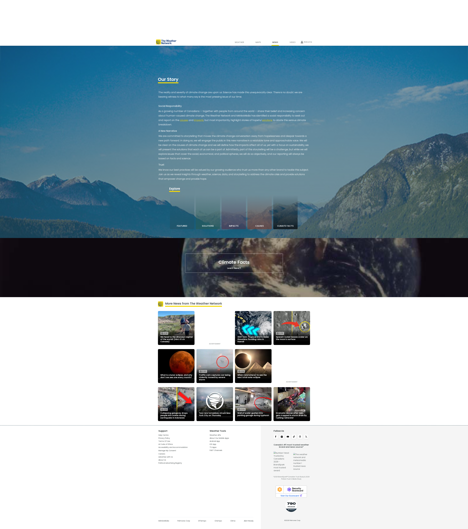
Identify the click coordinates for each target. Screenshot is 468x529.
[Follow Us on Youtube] (288, 437)
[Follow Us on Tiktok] (294, 437)
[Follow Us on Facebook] (276, 437)
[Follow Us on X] (306, 437)
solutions (267, 120)
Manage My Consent (167, 450)
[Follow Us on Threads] (300, 437)
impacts (199, 120)
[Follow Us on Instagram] (282, 437)
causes (184, 120)
